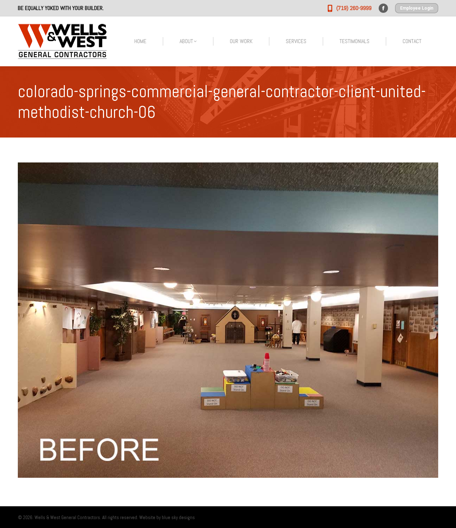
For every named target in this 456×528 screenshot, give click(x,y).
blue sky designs (178, 517)
